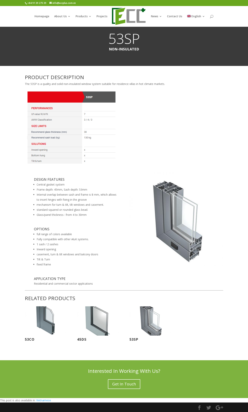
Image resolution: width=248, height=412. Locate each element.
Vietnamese (43, 400)
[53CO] (45, 321)
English (196, 16)
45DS (81, 339)
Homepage (41, 16)
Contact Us (174, 16)
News (154, 16)
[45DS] (98, 321)
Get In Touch (124, 384)
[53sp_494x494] (176, 265)
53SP (133, 339)
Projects (101, 16)
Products (82, 16)
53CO (29, 339)
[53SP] (150, 321)
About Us (60, 16)
